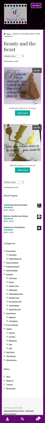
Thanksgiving (14, 305)
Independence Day (16, 294)
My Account (10, 388)
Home (8, 34)
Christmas (13, 278)
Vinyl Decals (11, 356)
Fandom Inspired (12, 266)
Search (22, 419)
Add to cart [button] (22, 113)
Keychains (13, 255)
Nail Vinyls (10, 352)
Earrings (12, 337)
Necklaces (13, 341)
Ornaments (13, 321)
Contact (9, 384)
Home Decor (11, 313)
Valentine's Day (15, 309)
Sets (10, 348)
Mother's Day (14, 298)
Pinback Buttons (15, 259)
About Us (10, 381)
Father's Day (14, 286)
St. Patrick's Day (15, 302)
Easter (11, 282)
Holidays (9, 274)
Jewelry (9, 329)
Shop (8, 377)
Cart (34, 417)
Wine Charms (11, 360)
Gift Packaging (12, 270)
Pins (10, 344)
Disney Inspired (12, 263)
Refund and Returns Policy (14, 411)
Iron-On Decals (12, 325)
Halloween (13, 290)
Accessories (11, 251)
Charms (12, 333)
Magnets (12, 317)
